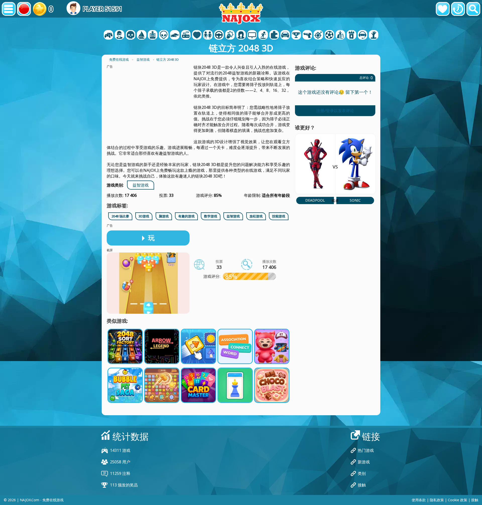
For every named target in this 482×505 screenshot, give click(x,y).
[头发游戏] (241, 35)
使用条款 (419, 499)
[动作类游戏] (130, 35)
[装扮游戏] (207, 35)
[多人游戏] (252, 35)
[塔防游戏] (351, 35)
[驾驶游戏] (218, 35)
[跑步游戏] (296, 35)
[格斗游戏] (229, 35)
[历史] (458, 9)
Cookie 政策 (457, 499)
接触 (362, 485)
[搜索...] (473, 9)
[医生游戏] (196, 35)
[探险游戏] (141, 35)
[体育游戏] (329, 35)
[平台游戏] (263, 35)
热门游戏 (366, 450)
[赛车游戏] (285, 35)
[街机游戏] (152, 35)
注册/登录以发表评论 (335, 110)
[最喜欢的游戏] (443, 9)
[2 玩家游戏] (108, 35)
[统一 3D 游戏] (362, 35)
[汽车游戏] (174, 35)
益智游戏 (141, 185)
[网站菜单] (9, 9)
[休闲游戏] (185, 35)
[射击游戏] (307, 35)
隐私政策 (437, 499)
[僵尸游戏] (373, 35)
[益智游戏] (274, 35)
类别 (362, 473)
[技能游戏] (318, 35)
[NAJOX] (241, 13)
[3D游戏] (119, 35)
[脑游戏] (163, 35)
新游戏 (364, 462)
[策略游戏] (340, 35)
